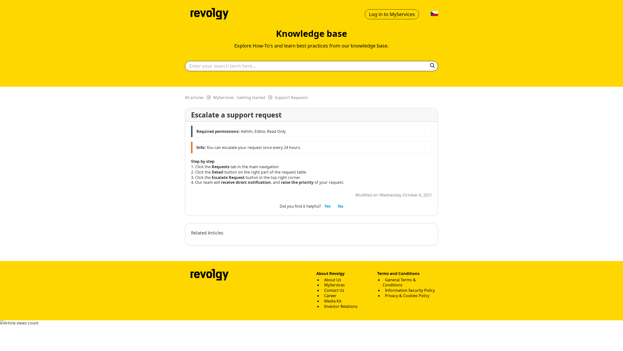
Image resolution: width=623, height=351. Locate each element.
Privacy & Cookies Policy (407, 295)
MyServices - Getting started (239, 97)
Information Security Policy (410, 290)
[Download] (302, 113)
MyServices (334, 285)
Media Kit (332, 301)
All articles (194, 97)
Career (330, 295)
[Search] (432, 66)
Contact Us (334, 290)
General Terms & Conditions (399, 282)
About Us (332, 280)
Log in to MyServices (392, 14)
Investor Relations (340, 306)
